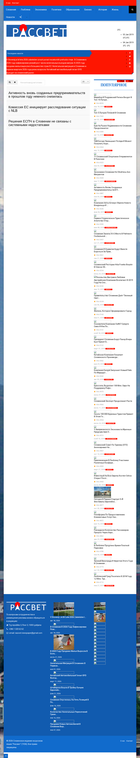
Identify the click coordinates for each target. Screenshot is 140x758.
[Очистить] (14, 82)
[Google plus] (130, 60)
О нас (8, 3)
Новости (10, 17)
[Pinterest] (130, 63)
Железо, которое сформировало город (113, 311)
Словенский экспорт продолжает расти (113, 401)
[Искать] (9, 82)
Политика (56, 9)
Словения (11, 9)
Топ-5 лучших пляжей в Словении (110, 113)
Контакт (15, 3)
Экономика (41, 9)
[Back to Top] (6, 756)
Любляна (25, 9)
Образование (73, 9)
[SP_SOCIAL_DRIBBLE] (130, 67)
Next (131, 81)
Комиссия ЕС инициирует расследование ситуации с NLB (47, 108)
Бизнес (88, 9)
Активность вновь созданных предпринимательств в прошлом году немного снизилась (46, 94)
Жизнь (115, 9)
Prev (123, 81)
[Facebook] (130, 53)
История (102, 9)
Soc (24, 17)
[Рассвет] (36, 30)
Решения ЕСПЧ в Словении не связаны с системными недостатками (39, 123)
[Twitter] (130, 56)
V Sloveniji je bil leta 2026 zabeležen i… (68, 617)
